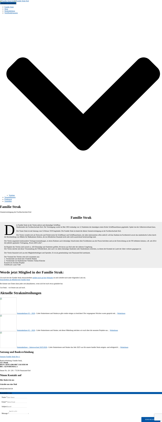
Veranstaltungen (10, 197)
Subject (4, 406)
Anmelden (8, 201)
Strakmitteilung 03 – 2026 (26, 313)
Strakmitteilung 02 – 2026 (26, 330)
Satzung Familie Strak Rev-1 (10, 357)
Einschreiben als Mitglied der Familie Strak (15, 280)
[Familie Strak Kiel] (14, 1)
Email (4, 402)
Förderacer (8, 199)
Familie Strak (9, 7)
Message (5, 413)
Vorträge (12, 195)
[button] (83, 193)
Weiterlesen (121, 313)
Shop (6, 9)
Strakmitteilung (9, 11)
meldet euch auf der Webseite (43, 278)
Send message (151, 419)
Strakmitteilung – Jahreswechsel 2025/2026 (32, 347)
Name (4, 397)
